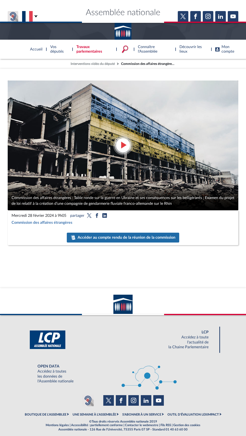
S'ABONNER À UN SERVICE (141, 414)
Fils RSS (165, 425)
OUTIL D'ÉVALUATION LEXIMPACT (193, 414)
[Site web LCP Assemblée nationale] (123, 339)
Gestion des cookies (186, 425)
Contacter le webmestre (141, 425)
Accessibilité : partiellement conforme (97, 425)
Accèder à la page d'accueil (123, 29)
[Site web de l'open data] (123, 374)
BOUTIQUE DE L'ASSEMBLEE (45, 414)
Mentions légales (57, 425)
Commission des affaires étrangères (42, 222)
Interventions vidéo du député (93, 64)
